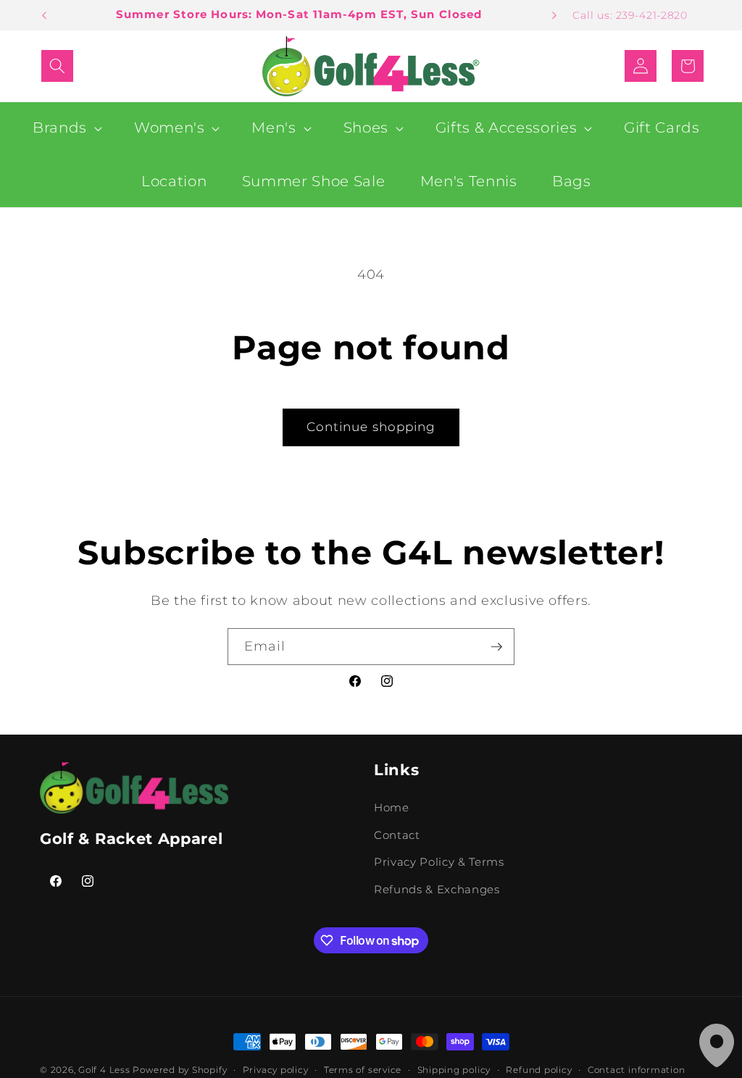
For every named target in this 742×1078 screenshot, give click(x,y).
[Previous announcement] (44, 15)
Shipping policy (454, 1069)
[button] (57, 66)
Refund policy (539, 1069)
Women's (169, 127)
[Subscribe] (496, 647)
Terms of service (362, 1069)
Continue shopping (371, 426)
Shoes (365, 127)
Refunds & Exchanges (437, 889)
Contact (397, 835)
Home (391, 807)
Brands (60, 127)
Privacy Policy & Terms (439, 862)
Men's (273, 127)
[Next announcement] (554, 15)
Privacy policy (276, 1069)
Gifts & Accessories (506, 127)
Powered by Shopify (180, 1069)
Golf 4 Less (104, 1069)
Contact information (636, 1069)
